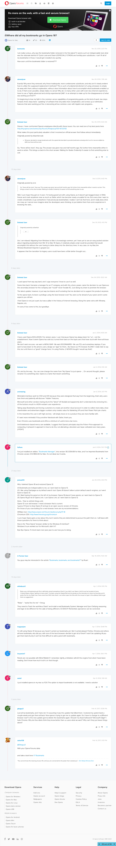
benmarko (21, 49)
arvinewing (21, 392)
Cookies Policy (81, 799)
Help (57, 787)
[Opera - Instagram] (22, 839)
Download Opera (59, 20)
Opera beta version (13, 806)
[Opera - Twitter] (9, 839)
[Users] (40, 3)
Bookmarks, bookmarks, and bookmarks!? (65, 560)
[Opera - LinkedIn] (18, 839)
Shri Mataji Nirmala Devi (86, 761)
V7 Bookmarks (38, 755)
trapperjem (21, 627)
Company (102, 787)
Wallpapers (37, 799)
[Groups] (44, 3)
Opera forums (60, 799)
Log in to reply (105, 40)
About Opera (103, 793)
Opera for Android (13, 817)
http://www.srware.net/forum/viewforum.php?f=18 (46, 512)
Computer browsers (12, 792)
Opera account (39, 796)
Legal (78, 787)
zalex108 (20, 740)
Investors (101, 802)
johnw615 (20, 480)
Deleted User (22, 122)
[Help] (53, 3)
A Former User (22, 556)
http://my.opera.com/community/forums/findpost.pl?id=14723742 (42, 129)
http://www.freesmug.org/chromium (43, 514)
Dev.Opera (59, 802)
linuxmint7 (21, 654)
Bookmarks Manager (47, 452)
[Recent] (32, 3)
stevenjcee (21, 79)
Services (37, 787)
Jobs (100, 799)
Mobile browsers (11, 813)
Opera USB (10, 809)
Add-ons (36, 793)
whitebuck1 (21, 586)
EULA (78, 802)
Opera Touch (11, 823)
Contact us (102, 809)
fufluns (19, 447)
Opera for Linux (12, 803)
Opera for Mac (13, 40)
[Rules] (49, 3)
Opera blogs (59, 796)
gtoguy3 (20, 709)
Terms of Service (82, 805)
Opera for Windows (13, 796)
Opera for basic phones (15, 827)
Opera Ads (37, 802)
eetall (19, 678)
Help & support (60, 793)
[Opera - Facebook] (5, 839)
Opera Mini (10, 820)
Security (79, 793)
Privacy (78, 796)
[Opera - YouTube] (13, 839)
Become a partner (104, 805)
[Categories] (27, 3)
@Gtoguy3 (21, 745)
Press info (101, 796)
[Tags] (36, 3)
